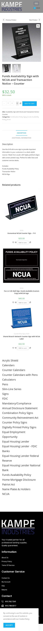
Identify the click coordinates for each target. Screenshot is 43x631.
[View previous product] (3, 19)
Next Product (33, 20)
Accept (9, 625)
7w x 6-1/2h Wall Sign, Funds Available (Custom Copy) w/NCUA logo (21, 292)
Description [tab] (21, 133)
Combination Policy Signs (18, 117)
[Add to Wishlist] (17, 103)
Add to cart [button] (23, 242)
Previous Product (11, 20)
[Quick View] (16, 242)
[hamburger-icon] (36, 3)
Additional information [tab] (21, 138)
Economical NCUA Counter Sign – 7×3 (22, 233)
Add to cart (30, 104)
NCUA (9, 120)
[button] (38, 26)
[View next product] (39, 19)
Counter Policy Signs (19, 334)
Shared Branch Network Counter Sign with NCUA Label (21, 337)
